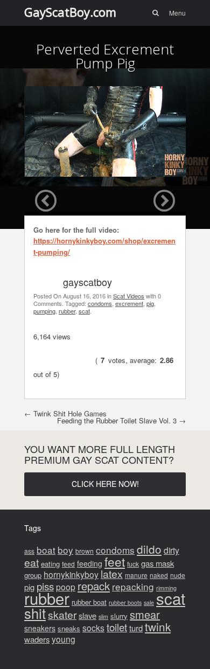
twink (158, 626)
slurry (119, 616)
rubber (67, 310)
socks (93, 627)
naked (159, 575)
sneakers (39, 628)
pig (150, 303)
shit (35, 613)
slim (103, 616)
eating (50, 564)
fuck (133, 563)
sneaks (69, 628)
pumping (44, 310)
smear (145, 614)
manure (136, 575)
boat (46, 549)
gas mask (157, 563)
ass (29, 550)
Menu (177, 12)
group (32, 575)
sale (149, 602)
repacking (133, 586)
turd (136, 627)
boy (65, 549)
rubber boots (125, 602)
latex (112, 573)
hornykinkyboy (71, 574)
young (63, 639)
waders (37, 639)
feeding (89, 563)
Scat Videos (128, 295)
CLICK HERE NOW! (105, 483)
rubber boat (89, 602)
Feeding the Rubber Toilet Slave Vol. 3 (121, 420)
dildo (149, 549)
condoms (100, 303)
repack (94, 586)
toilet (117, 626)
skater (62, 614)
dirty (171, 550)
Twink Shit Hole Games (65, 413)
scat (84, 310)
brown (84, 550)
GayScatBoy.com (70, 12)
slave (87, 615)
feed (68, 563)
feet (114, 561)
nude (177, 575)
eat (31, 562)
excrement (129, 303)
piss (45, 586)
